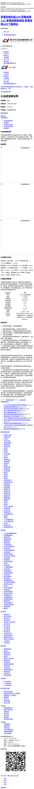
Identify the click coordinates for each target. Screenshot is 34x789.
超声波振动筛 (10, 400)
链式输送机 (7, 537)
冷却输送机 (7, 574)
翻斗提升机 (7, 631)
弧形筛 (6, 523)
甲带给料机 (7, 666)
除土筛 (6, 448)
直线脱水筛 (7, 491)
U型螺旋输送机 (8, 597)
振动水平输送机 (8, 587)
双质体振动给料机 (9, 664)
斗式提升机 (7, 641)
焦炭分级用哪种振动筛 (10, 412)
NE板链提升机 (8, 633)
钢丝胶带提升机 (8, 635)
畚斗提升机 (7, 624)
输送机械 (3, 530)
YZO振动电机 (8, 685)
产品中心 (6, 53)
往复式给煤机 (7, 675)
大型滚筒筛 (7, 470)
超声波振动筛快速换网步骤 (11, 429)
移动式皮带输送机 (9, 546)
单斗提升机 (7, 626)
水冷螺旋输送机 (8, 567)
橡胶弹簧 (6, 697)
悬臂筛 (6, 500)
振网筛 (6, 478)
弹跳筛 (6, 465)
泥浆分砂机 (7, 440)
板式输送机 (7, 565)
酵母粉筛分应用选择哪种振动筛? (13, 423)
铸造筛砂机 (7, 444)
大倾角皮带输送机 (9, 604)
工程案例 (6, 57)
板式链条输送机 (8, 572)
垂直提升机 (7, 614)
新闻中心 (6, 55)
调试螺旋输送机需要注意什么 (12, 407)
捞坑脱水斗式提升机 (9, 622)
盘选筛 (6, 450)
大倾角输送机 (7, 544)
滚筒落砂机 (7, 459)
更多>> (8, 402)
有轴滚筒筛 (7, 485)
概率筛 (6, 457)
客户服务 (6, 61)
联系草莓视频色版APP (10, 35)
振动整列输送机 (8, 561)
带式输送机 (7, 548)
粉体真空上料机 (8, 584)
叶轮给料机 (7, 667)
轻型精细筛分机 (8, 707)
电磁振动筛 (7, 461)
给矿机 (6, 651)
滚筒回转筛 (7, 484)
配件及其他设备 (5, 688)
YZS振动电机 (7, 683)
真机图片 (6, 122)
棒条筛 (6, 515)
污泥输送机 (7, 552)
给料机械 (3, 646)
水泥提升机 (7, 627)
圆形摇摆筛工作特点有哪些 (11, 416)
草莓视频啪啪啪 (8, 731)
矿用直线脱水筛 (8, 482)
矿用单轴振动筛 (8, 514)
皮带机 (6, 586)
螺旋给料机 (7, 652)
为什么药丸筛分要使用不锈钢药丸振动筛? (15, 405)
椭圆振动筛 (7, 497)
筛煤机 (6, 504)
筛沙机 (6, 502)
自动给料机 (7, 654)
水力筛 (6, 455)
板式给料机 (7, 662)
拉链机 (6, 563)
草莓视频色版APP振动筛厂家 (14, 86)
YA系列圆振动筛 (8, 519)
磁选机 (6, 472)
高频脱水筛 (7, 493)
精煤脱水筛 (7, 489)
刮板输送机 (7, 606)
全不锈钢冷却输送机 (9, 582)
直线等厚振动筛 (8, 527)
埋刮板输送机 (7, 539)
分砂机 (6, 439)
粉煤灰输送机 (7, 576)
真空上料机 (7, 702)
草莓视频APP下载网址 (10, 695)
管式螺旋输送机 (8, 599)
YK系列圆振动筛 (8, 521)
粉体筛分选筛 (7, 435)
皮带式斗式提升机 (9, 658)
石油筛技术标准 (8, 124)
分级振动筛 (7, 437)
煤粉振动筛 (7, 512)
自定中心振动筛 (8, 506)
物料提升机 (7, 618)
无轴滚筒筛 (7, 487)
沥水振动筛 (22, 400)
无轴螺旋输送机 (8, 535)
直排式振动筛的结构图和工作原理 (13, 408)
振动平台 (6, 699)
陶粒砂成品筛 (7, 442)
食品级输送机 (7, 571)
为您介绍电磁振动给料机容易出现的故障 (15, 418)
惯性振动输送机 (8, 593)
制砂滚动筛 (7, 446)
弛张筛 (6, 474)
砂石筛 (6, 452)
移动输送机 (7, 589)
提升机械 (3, 611)
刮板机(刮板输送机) (9, 550)
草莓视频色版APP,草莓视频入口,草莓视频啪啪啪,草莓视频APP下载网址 (16, 21)
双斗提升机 (7, 629)
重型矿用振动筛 (5, 432)
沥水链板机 (7, 557)
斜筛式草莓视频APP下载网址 (12, 693)
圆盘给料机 (7, 660)
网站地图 (3, 787)
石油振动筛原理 (8, 126)
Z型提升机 (7, 642)
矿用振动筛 (7, 495)
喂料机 (6, 656)
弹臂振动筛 (7, 467)
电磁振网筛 (7, 499)
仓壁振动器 (7, 701)
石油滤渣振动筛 (8, 120)
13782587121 (4, 117)
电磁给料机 (7, 671)
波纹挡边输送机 (8, 602)
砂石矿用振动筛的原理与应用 (12, 410)
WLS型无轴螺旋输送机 (10, 533)
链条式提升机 (7, 616)
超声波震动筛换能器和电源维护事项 (14, 414)
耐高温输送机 (7, 595)
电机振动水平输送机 (9, 556)
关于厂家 (6, 31)
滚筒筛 (6, 517)
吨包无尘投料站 (8, 691)
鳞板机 (6, 608)
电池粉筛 (6, 463)
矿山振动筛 (7, 510)
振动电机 (3, 678)
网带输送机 (7, 541)
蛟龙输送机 (7, 578)
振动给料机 (7, 673)
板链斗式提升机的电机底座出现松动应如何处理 (17, 420)
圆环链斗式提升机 (9, 639)
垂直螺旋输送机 (8, 580)
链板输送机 (7, 601)
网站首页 (6, 52)
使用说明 (6, 128)
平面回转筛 (7, 724)
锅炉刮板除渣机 (8, 554)
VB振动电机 (7, 681)
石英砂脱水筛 (7, 480)
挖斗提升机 (7, 620)
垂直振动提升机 (8, 637)
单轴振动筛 (7, 469)
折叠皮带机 (7, 569)
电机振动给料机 (8, 669)
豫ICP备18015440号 (13, 775)
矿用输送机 (7, 559)
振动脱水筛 (7, 525)
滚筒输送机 (7, 542)
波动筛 (6, 476)
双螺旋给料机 (7, 649)
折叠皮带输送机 (8, 591)
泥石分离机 (7, 454)
